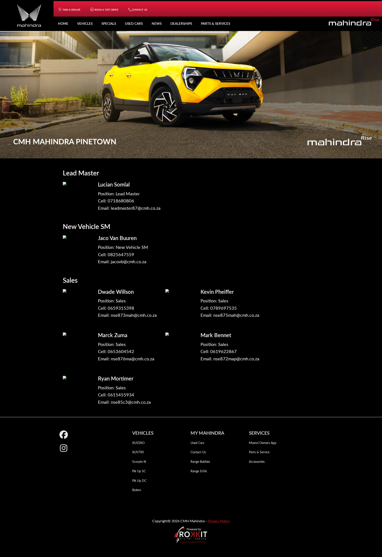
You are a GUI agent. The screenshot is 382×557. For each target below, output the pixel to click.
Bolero (136, 490)
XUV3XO (138, 443)
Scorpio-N (139, 461)
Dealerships (181, 23)
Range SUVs (199, 471)
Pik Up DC (139, 480)
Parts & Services (215, 23)
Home (63, 23)
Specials (108, 23)
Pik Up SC (139, 471)
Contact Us (198, 452)
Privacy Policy (219, 521)
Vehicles (85, 23)
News (157, 23)
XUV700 (138, 452)
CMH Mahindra (29, 15)
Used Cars (134, 23)
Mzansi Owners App (262, 443)
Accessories (257, 461)
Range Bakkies (200, 461)
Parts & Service (259, 452)
